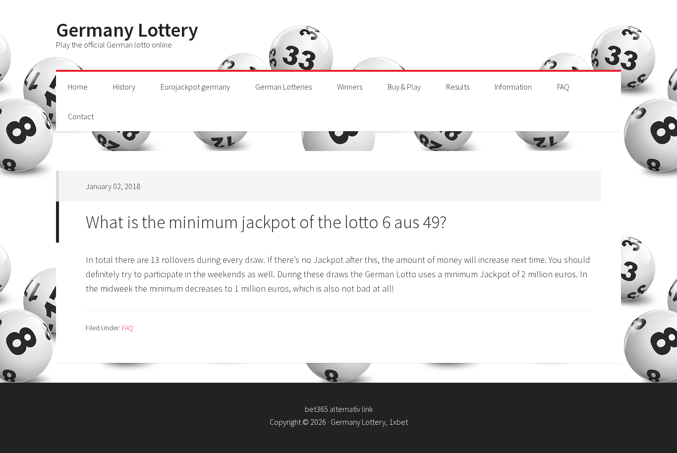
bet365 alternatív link (339, 409)
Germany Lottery (127, 29)
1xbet (398, 422)
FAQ (127, 327)
